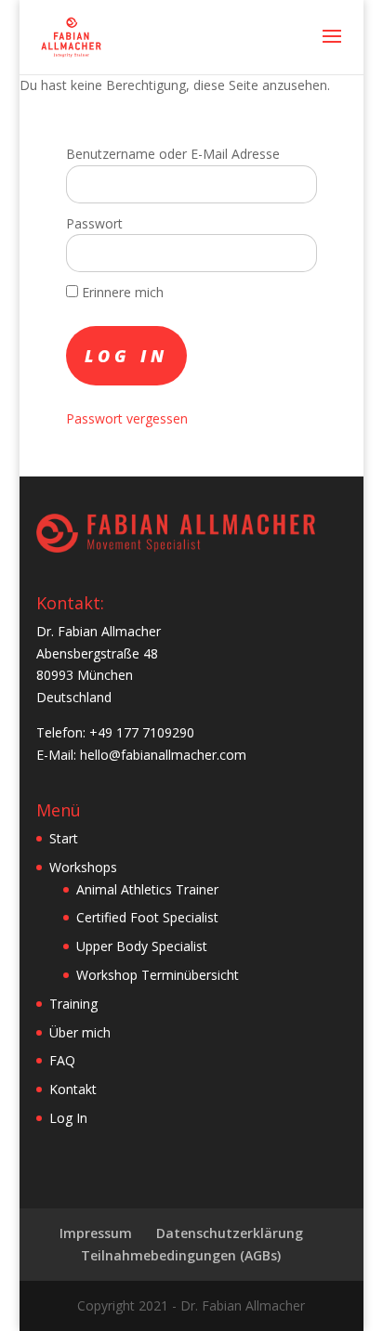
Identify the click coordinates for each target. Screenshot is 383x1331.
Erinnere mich (121, 292)
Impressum (95, 1233)
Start (63, 838)
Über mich (80, 1032)
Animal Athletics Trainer (147, 889)
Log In (68, 1118)
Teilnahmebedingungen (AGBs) (181, 1255)
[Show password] (290, 253)
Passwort (94, 223)
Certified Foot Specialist (147, 917)
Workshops (83, 867)
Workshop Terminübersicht (157, 975)
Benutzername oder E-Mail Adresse (173, 154)
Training (73, 1003)
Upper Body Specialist (141, 946)
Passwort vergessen (127, 418)
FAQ (62, 1060)
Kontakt (73, 1089)
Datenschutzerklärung (229, 1233)
